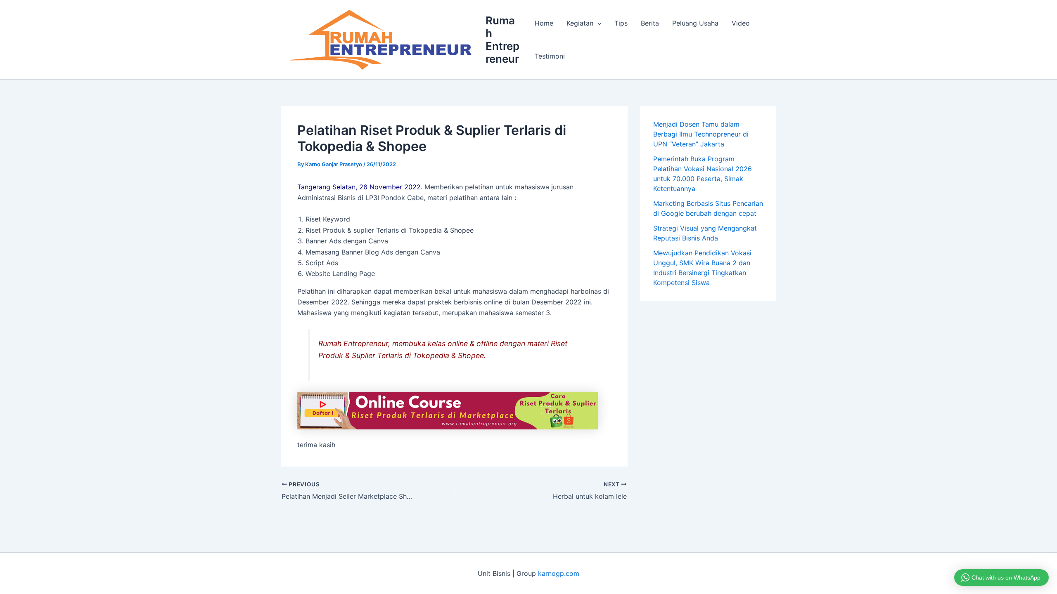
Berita (650, 23)
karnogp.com (558, 573)
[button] (597, 23)
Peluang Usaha (695, 23)
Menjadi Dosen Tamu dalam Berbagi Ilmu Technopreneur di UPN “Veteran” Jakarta (701, 134)
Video (741, 23)
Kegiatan (579, 23)
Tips (621, 23)
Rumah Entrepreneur (502, 40)
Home (544, 23)
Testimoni (550, 56)
